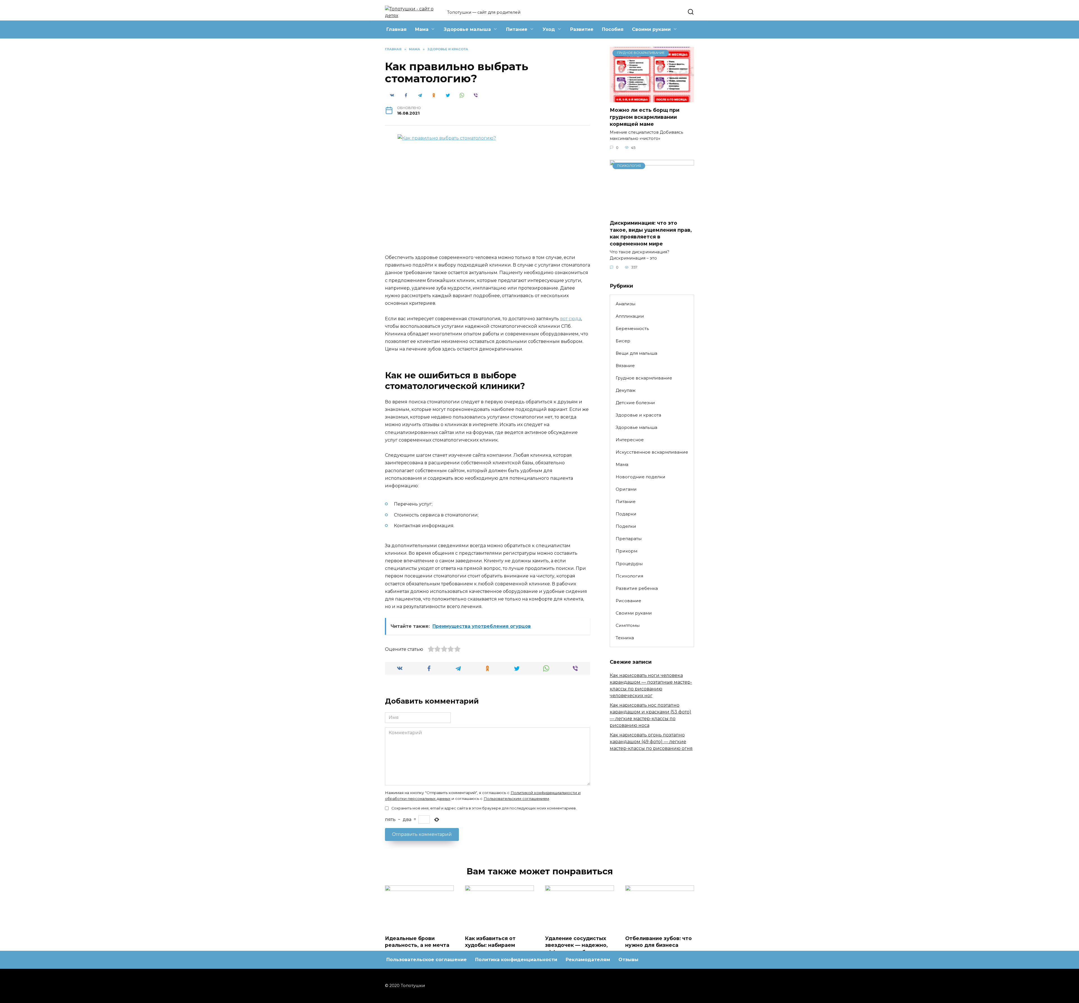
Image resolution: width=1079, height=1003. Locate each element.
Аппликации (630, 316)
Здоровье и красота (638, 415)
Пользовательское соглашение (426, 959)
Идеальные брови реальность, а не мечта (417, 941)
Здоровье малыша (467, 29)
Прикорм (626, 551)
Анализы (625, 303)
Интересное (630, 439)
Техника (625, 637)
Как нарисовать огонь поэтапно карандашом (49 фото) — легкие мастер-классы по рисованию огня (651, 741)
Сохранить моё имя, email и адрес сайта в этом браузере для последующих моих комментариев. (484, 808)
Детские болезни (635, 402)
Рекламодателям (588, 959)
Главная (396, 29)
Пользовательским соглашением (516, 798)
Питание (516, 29)
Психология (629, 576)
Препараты (628, 538)
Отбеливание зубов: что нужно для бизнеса (658, 941)
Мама (422, 29)
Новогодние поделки (640, 476)
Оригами (626, 489)
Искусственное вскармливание (652, 452)
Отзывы (628, 959)
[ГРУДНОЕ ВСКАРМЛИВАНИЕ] (652, 98)
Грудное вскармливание (644, 378)
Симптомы (628, 625)
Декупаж (626, 390)
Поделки (626, 526)
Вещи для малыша (636, 353)
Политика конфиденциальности (516, 959)
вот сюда (570, 318)
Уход (549, 29)
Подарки (626, 514)
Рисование (628, 600)
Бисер (623, 341)
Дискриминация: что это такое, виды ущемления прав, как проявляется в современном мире (651, 233)
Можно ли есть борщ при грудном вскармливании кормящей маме (644, 117)
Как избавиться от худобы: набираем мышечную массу (490, 945)
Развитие (581, 29)
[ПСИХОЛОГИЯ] (652, 211)
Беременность (632, 328)
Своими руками (651, 29)
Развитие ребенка (637, 588)
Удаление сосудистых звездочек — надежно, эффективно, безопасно (578, 945)
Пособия (613, 29)
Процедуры (629, 563)
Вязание (625, 365)
